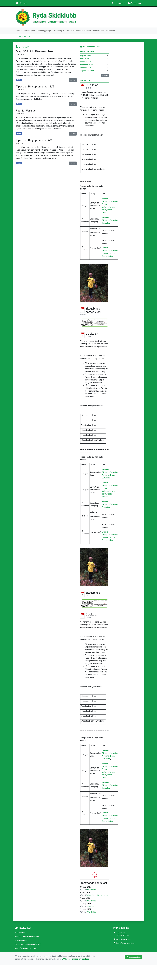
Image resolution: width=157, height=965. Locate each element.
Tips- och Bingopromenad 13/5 (35, 86)
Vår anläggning (43, 31)
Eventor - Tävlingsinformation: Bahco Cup (110, 220)
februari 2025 (85, 62)
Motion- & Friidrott (73, 31)
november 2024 (86, 65)
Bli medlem (110, 31)
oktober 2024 (85, 68)
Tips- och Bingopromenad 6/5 (34, 140)
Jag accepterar (134, 957)
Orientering (57, 31)
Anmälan (23, 3)
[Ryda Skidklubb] (23, 17)
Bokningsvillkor (21, 940)
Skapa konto (135, 3)
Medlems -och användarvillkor (27, 936)
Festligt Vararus (26, 110)
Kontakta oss (98, 31)
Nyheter (19, 31)
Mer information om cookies (26, 948)
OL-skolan (92, 85)
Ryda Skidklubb (54, 15)
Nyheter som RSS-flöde (91, 47)
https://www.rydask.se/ (125, 943)
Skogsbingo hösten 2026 (93, 310)
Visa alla (105, 75)
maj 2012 (27, 36)
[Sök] (113, 3)
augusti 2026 (85, 56)
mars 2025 (84, 59)
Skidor (87, 31)
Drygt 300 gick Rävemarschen (34, 51)
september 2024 (87, 71)
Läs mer (73, 80)
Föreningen (29, 31)
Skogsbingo (93, 592)
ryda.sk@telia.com (123, 939)
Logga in (120, 3)
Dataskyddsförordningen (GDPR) (28, 944)
